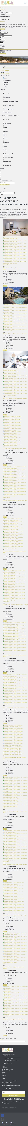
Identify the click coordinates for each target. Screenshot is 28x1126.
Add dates (2, 29)
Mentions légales (6, 1084)
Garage (5, 146)
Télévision (6, 142)
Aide (3, 1073)
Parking (5, 150)
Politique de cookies (7, 1082)
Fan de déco (6, 97)
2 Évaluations (6, 264)
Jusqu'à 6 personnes (8, 105)
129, (7, 619)
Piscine (5, 127)
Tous (5, 78)
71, (7, 284)
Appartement (7, 80)
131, (7, 721)
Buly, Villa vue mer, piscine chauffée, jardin (14, 1019)
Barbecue (5, 138)
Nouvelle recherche (5, 73)
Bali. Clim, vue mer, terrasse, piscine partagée (15, 398)
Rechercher (3, 7)
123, (7, 412)
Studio (6, 84)
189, (7, 348)
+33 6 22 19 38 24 (8, 1058)
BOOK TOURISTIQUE (7, 1069)
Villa (5, 86)
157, (7, 827)
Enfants (2, 41)
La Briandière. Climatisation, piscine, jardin (14, 448)
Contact (4, 1075)
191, (7, 463)
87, (7, 983)
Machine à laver (7, 161)
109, (7, 879)
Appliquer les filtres (4, 184)
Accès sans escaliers (8, 153)
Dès (4, 284)
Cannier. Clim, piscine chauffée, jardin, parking (15, 604)
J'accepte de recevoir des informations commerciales (12, 1102)
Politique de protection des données (11, 1085)
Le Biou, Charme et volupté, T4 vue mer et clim (15, 707)
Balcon (5, 135)
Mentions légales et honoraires (9, 1081)
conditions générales (19, 1099)
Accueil (3, 1066)
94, (7, 929)
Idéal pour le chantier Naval (10, 101)
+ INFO (5, 285)
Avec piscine (6, 93)
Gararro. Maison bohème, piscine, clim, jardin (15, 333)
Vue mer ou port (7, 112)
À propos (4, 1072)
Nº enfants (3, 46)
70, (7, 515)
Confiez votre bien (6, 1070)
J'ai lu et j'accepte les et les (14, 1099)
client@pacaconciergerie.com (11, 1060)
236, (7, 1033)
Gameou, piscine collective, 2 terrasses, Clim (15, 500)
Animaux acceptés (8, 157)
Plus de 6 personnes (8, 109)
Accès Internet (7, 123)
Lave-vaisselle (7, 165)
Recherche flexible (5, 16)
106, (7, 773)
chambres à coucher (5, 50)
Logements (4, 1067)
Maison (6, 82)
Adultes (2, 37)
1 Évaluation (6, 601)
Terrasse (5, 131)
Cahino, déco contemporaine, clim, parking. (14, 915)
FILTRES (2, 9)
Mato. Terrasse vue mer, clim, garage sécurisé (15, 864)
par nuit (11, 284)
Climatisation (6, 119)
